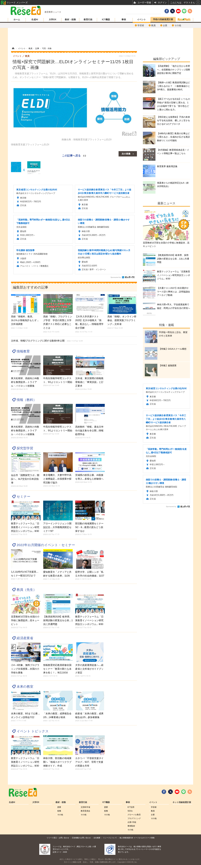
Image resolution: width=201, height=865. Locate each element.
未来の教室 (25, 686)
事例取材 (131, 826)
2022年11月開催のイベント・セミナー (46, 545)
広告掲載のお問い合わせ (81, 838)
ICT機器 (106, 19)
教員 (153, 25)
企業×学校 (132, 822)
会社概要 (96, 838)
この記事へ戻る (74, 155)
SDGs (130, 811)
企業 (165, 25)
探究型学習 (25, 448)
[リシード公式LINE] (183, 792)
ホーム (17, 19)
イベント (141, 19)
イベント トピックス (33, 731)
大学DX (52, 19)
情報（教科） (26, 400)
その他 (177, 25)
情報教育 (23, 351)
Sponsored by (116, 277)
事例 (124, 19)
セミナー (23, 496)
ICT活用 (131, 807)
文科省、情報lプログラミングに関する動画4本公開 (47, 340)
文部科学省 (85, 807)
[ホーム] (13, 48)
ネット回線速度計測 (182, 802)
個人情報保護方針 (126, 838)
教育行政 (88, 19)
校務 (59, 811)
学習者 (140, 25)
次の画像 (126, 153)
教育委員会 (85, 811)
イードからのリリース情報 (144, 838)
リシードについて (110, 838)
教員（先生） (26, 589)
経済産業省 (25, 638)
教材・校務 (70, 19)
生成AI (34, 19)
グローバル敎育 (134, 815)
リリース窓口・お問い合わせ (58, 838)
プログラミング (134, 818)
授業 (59, 807)
